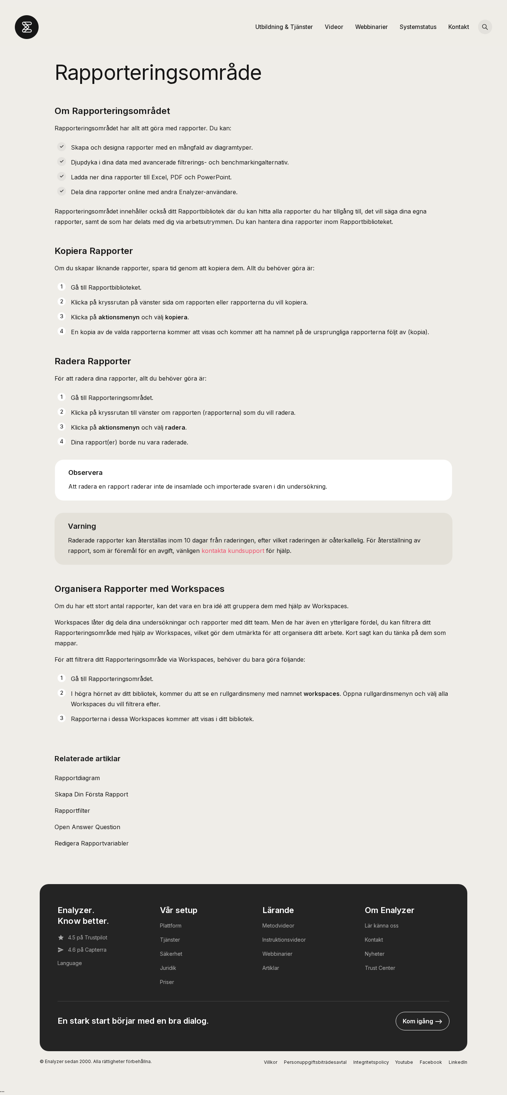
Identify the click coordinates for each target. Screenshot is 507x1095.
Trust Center (380, 968)
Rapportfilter (72, 810)
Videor (334, 26)
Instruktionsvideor (284, 939)
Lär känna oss (382, 925)
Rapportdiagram (77, 778)
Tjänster (170, 939)
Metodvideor (278, 925)
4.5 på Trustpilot (87, 937)
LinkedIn (458, 1062)
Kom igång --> (422, 1021)
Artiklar (270, 968)
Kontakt (458, 26)
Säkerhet (171, 954)
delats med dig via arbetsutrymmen (183, 221)
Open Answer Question (87, 827)
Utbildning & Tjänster (284, 26)
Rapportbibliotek (201, 211)
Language (70, 963)
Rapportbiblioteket (114, 287)
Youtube (404, 1062)
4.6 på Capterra (87, 949)
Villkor (270, 1062)
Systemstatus (418, 26)
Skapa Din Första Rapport (91, 794)
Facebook (431, 1062)
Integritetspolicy (371, 1062)
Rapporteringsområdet (120, 397)
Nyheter (375, 954)
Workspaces (329, 606)
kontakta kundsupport (233, 550)
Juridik (168, 968)
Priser (167, 982)
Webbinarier (371, 26)
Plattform (170, 925)
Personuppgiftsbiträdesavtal (315, 1062)
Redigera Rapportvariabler (92, 843)
